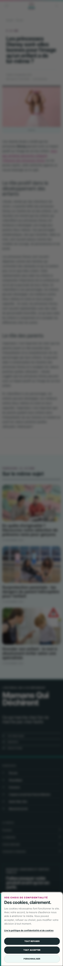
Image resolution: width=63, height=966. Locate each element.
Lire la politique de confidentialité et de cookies (28, 930)
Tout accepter (31, 950)
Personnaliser (32, 959)
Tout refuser (32, 941)
